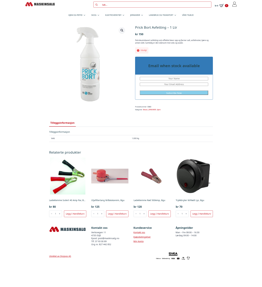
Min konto (138, 241)
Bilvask (145, 110)
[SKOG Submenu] (99, 15)
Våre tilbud (188, 15)
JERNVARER (135, 15)
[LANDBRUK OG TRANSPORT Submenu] (176, 15)
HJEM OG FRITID (75, 15)
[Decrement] (51, 213)
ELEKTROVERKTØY (113, 15)
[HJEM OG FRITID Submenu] (85, 15)
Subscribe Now (174, 93)
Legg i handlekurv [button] (75, 213)
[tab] (62, 123)
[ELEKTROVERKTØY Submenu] (124, 15)
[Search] (97, 5)
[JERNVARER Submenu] (143, 15)
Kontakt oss (139, 232)
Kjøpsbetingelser (142, 236)
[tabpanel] (131, 136)
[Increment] (59, 213)
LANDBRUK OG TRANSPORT (161, 15)
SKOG (93, 15)
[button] (122, 30)
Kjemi (159, 110)
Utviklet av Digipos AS (60, 256)
